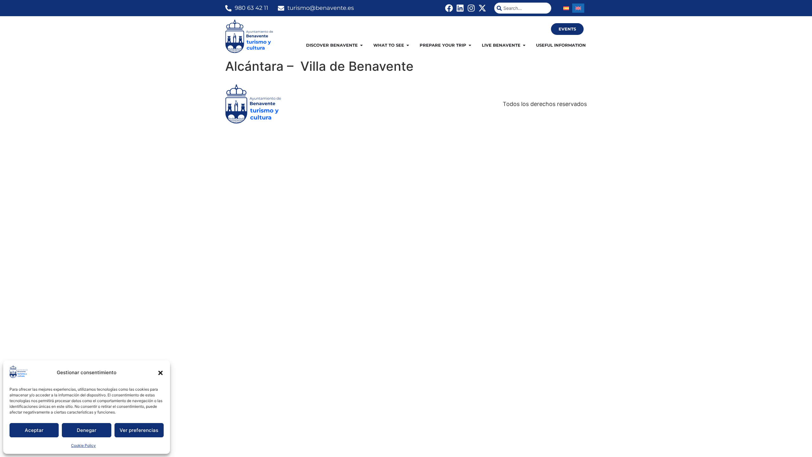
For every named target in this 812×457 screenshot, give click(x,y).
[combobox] (522, 8)
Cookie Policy (83, 445)
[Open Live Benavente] (524, 45)
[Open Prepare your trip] (470, 45)
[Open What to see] (408, 45)
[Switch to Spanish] (566, 8)
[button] (160, 373)
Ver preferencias (139, 430)
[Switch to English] (578, 8)
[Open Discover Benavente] (361, 45)
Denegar (86, 430)
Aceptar (34, 430)
